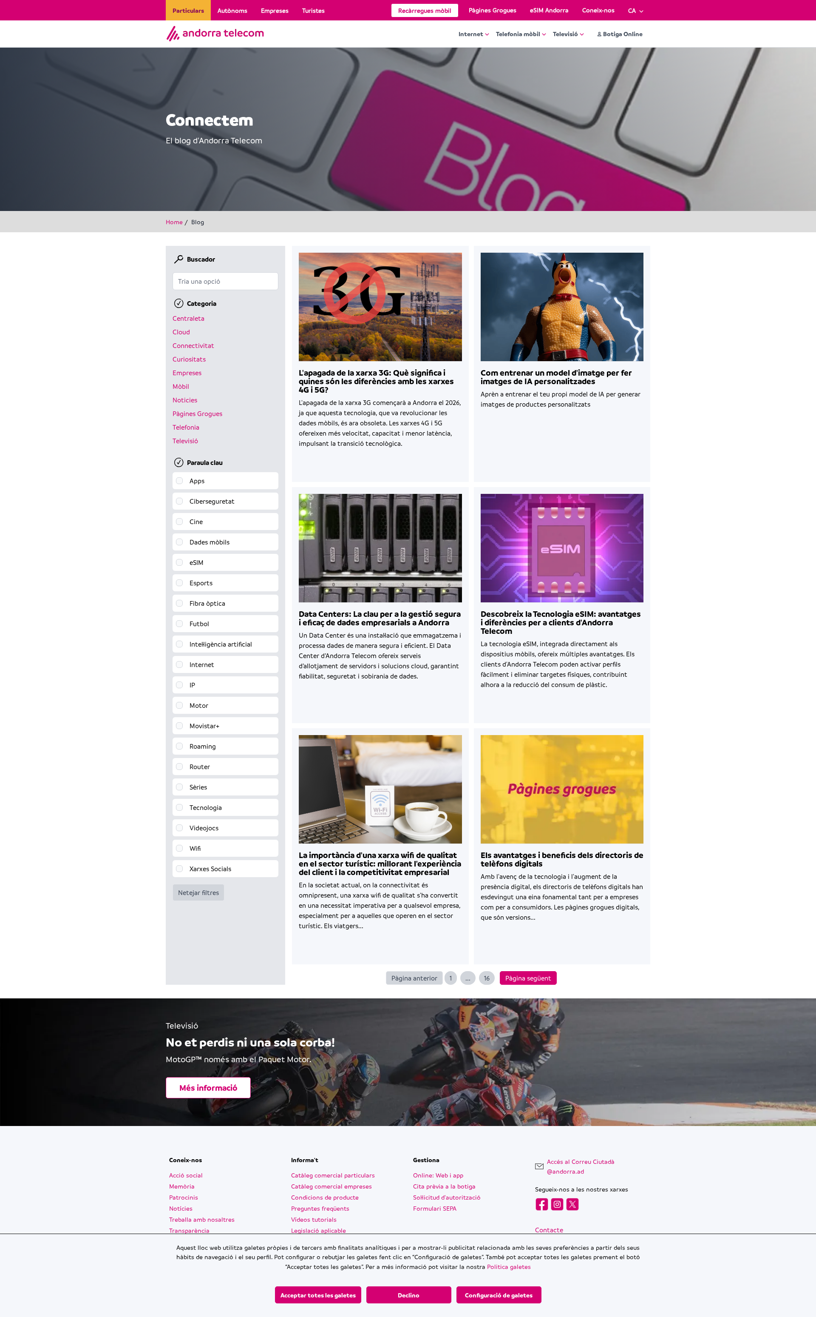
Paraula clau (205, 462)
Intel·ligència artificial (221, 644)
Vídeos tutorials (314, 1219)
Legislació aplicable (318, 1230)
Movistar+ (204, 725)
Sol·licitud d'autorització (447, 1197)
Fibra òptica (207, 603)
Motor (199, 705)
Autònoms (232, 10)
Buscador (201, 259)
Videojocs (204, 828)
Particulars (188, 10)
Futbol (199, 623)
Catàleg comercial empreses (331, 1186)
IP (192, 685)
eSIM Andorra (549, 10)
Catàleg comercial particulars (333, 1175)
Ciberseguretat (212, 501)
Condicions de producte (325, 1197)
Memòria (182, 1186)
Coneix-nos (598, 10)
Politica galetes (509, 1266)
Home (174, 221)
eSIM (197, 562)
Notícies (181, 1208)
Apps (197, 480)
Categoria (201, 303)
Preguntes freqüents (320, 1208)
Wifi (195, 848)
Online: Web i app (438, 1175)
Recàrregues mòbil (424, 10)
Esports (201, 583)
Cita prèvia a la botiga (444, 1186)
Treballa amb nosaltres (202, 1219)
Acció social (186, 1175)
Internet (471, 33)
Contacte (549, 1230)
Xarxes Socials (210, 868)
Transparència (189, 1230)
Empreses (275, 10)
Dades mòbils (210, 542)
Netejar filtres (198, 892)
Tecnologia (206, 807)
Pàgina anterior (414, 978)
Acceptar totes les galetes (318, 1295)
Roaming (203, 746)
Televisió (565, 33)
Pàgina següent (528, 978)
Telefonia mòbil (518, 33)
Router (200, 766)
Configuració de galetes (499, 1295)
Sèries (198, 787)
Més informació (208, 1088)
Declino (408, 1295)
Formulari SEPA (434, 1208)
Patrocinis (183, 1197)
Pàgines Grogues (492, 10)
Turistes (313, 10)
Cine (196, 521)
